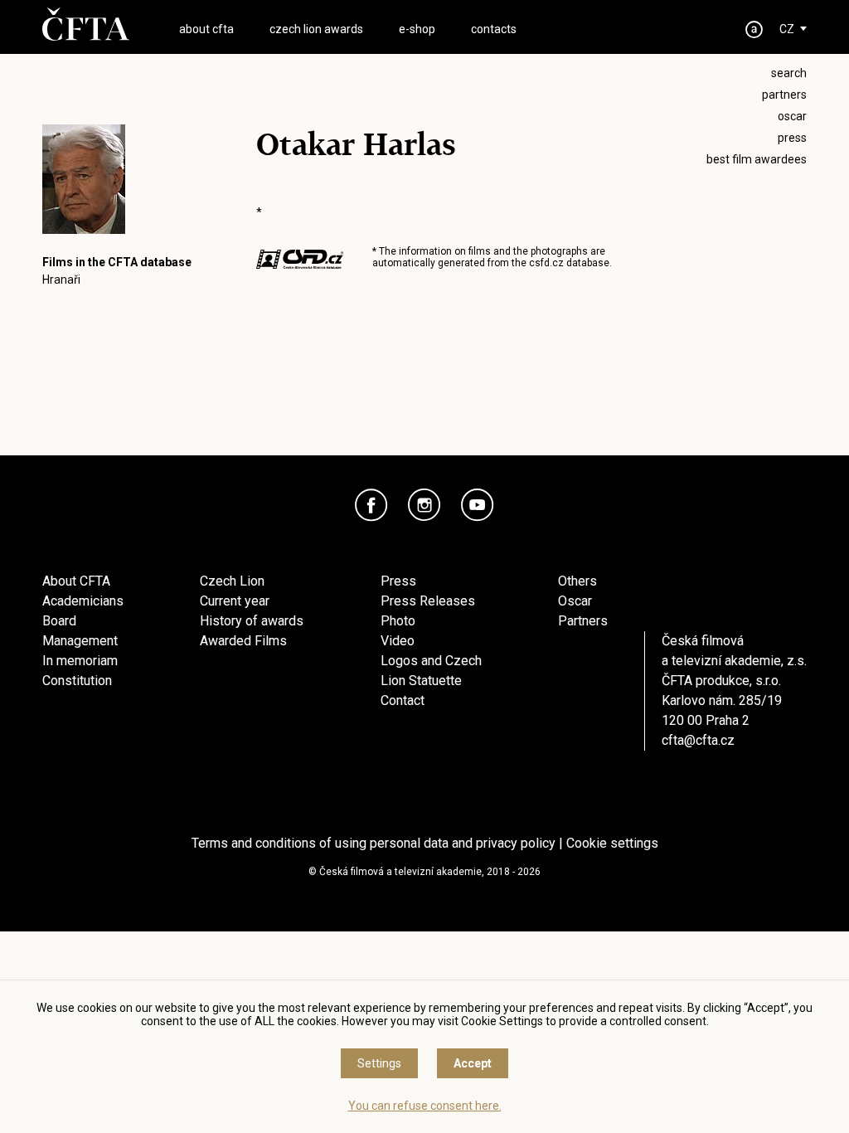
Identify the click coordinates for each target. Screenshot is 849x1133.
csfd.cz (546, 263)
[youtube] (477, 505)
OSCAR (792, 116)
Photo (398, 621)
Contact (402, 700)
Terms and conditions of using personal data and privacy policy (373, 843)
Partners (583, 621)
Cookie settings (612, 843)
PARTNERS (784, 94)
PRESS (792, 137)
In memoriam (80, 661)
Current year (234, 601)
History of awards (251, 621)
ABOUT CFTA (206, 29)
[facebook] (371, 505)
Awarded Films (243, 641)
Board (59, 621)
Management (80, 641)
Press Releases (428, 601)
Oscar (575, 601)
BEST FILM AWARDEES (756, 159)
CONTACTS (494, 29)
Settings (379, 1063)
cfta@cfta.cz (698, 740)
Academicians (83, 601)
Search (789, 73)
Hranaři (61, 279)
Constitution (77, 680)
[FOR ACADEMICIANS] (754, 29)
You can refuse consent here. (425, 1105)
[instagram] (424, 505)
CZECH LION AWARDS (316, 29)
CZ (786, 29)
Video (398, 641)
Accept (473, 1063)
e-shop (417, 29)
